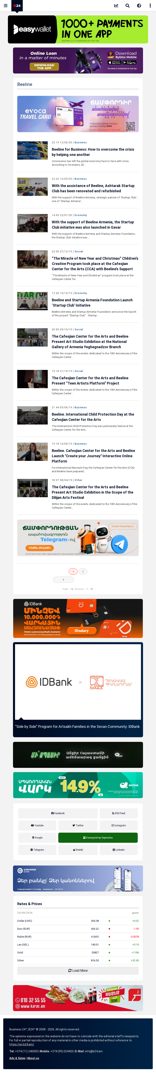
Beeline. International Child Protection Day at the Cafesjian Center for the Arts (93, 417)
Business (81, 142)
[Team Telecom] (78, 114)
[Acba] (78, 785)
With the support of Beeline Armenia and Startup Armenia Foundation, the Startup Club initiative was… (94, 235)
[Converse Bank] (78, 878)
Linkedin (120, 849)
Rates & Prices (29, 904)
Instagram (120, 825)
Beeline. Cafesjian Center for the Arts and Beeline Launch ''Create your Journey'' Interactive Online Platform (93, 455)
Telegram (38, 849)
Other (78, 480)
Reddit (79, 849)
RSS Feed (119, 813)
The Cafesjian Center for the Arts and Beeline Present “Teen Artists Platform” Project (90, 380)
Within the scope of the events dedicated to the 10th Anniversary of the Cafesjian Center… (94, 355)
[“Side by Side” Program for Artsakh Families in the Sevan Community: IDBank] (78, 682)
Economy (81, 215)
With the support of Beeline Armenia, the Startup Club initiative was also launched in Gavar (93, 224)
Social (79, 251)
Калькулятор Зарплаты (98, 842)
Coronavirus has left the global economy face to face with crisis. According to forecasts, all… (91, 163)
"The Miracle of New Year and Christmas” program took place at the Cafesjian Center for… (93, 277)
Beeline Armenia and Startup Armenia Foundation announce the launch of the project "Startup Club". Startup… (94, 313)
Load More (80, 971)
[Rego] (78, 538)
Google (38, 837)
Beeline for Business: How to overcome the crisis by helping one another (93, 152)
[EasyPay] (78, 29)
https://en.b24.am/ (21, 1044)
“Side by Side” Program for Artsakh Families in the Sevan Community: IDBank (77, 726)
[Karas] (78, 998)
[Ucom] (78, 755)
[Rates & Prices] (116, 6)
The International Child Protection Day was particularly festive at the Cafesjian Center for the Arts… (92, 428)
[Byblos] (78, 60)
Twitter (79, 825)
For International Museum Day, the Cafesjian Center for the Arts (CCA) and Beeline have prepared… (93, 469)
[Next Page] (63, 580)
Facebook (59, 813)
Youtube (38, 825)
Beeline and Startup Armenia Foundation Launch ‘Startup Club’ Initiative (92, 302)
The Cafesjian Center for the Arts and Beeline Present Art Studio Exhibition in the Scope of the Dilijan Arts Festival (92, 492)
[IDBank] (78, 618)
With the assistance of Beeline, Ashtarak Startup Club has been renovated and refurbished (93, 188)
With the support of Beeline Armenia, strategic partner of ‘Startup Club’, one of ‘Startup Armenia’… (95, 199)
